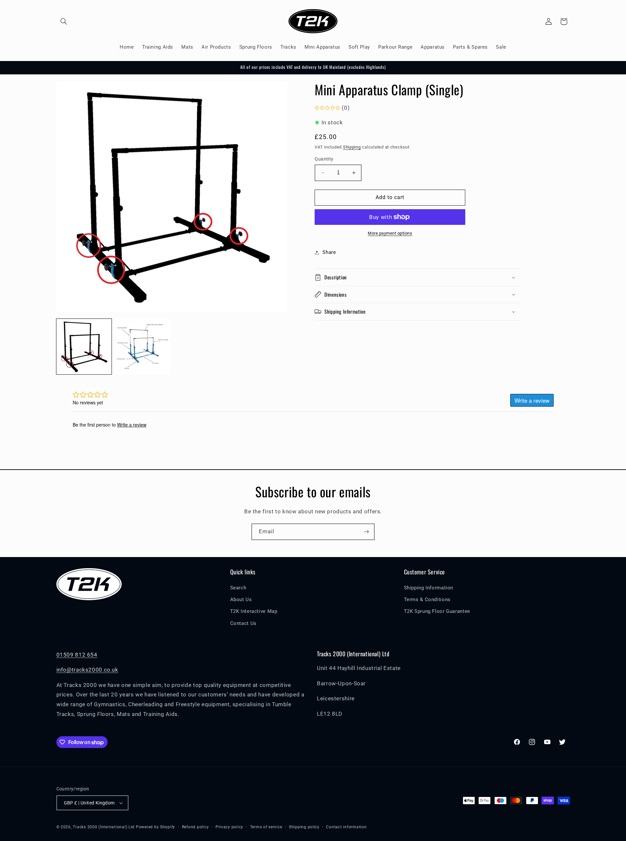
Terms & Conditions (427, 599)
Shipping (352, 146)
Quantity (324, 159)
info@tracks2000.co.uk (87, 669)
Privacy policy (229, 827)
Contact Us (243, 623)
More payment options (390, 233)
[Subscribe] (366, 531)
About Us (241, 599)
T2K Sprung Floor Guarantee (437, 611)
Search (238, 588)
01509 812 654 (76, 654)
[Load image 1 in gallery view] (84, 346)
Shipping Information (429, 588)
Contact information (346, 827)
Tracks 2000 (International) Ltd (104, 827)
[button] (63, 21)
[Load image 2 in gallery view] (142, 346)
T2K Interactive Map (253, 611)
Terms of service (266, 827)
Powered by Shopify (155, 827)
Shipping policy (304, 827)
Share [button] (329, 252)
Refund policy (195, 827)
